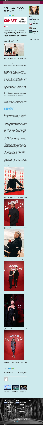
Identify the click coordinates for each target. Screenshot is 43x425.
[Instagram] (31, 419)
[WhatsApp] (13, 15)
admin (9, 377)
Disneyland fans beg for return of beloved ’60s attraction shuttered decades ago (35, 28)
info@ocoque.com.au (18, 421)
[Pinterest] (11, 15)
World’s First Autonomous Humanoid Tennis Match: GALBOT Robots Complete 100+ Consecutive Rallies (15, 391)
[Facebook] (8, 15)
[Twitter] (10, 15)
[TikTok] (32, 419)
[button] (38, 3)
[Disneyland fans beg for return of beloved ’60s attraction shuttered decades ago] (30, 28)
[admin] (6, 379)
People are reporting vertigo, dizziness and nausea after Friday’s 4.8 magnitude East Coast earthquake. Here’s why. (34, 40)
